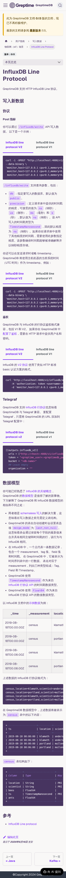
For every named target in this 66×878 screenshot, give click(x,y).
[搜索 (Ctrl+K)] (60, 5)
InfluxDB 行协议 (36, 407)
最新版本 (35, 30)
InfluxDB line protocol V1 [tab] (45, 145)
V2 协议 (23, 365)
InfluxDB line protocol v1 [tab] (45, 434)
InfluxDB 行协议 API (20, 585)
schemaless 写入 (31, 513)
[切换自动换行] (52, 160)
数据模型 (27, 496)
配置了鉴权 (10, 334)
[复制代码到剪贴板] (59, 160)
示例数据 (34, 603)
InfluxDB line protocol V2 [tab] (15, 145)
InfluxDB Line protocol (22, 824)
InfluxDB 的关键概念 (39, 491)
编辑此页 (12, 837)
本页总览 (10, 62)
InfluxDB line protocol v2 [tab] (15, 434)
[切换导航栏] (5, 5)
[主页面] (6, 41)
